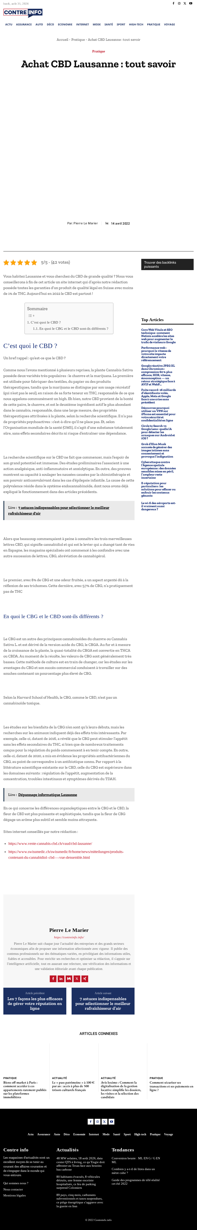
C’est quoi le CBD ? (46, 322)
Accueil (62, 39)
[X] (185, 3)
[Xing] (84, 978)
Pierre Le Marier (86, 223)
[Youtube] (191, 3)
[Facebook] (173, 3)
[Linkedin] (61, 978)
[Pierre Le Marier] (69, 910)
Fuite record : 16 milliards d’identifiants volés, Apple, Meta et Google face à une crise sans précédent (158, 396)
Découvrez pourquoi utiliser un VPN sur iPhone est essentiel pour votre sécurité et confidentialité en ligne (158, 414)
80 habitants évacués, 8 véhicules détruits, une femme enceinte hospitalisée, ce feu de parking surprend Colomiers (78, 1182)
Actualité (59, 1078)
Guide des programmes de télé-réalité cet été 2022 (136, 1182)
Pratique (78, 39)
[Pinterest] (98, 239)
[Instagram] (179, 3)
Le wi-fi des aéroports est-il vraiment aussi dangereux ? (158, 506)
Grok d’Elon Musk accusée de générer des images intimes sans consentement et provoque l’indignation (157, 450)
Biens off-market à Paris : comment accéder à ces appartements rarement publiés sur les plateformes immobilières (24, 1089)
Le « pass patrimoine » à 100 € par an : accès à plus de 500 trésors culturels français (73, 1086)
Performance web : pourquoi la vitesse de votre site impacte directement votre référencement (156, 354)
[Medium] (69, 978)
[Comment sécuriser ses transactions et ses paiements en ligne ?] (172, 1058)
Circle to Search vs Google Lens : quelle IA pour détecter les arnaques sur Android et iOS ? (158, 432)
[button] (175, 13)
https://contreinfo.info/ (69, 937)
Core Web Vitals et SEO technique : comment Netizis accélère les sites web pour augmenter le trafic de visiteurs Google (158, 336)
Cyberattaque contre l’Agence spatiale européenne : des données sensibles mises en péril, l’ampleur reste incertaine (158, 469)
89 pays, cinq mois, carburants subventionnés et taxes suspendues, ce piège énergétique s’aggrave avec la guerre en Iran (79, 1200)
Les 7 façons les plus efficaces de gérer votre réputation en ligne (34, 1004)
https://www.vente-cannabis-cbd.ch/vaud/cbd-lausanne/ (50, 843)
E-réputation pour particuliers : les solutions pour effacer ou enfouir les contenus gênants (158, 489)
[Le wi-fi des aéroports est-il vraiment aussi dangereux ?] (186, 506)
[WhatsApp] (109, 239)
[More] (121, 239)
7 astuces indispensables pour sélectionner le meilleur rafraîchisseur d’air (102, 1004)
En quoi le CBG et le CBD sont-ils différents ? (73, 328)
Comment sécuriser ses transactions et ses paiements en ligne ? (171, 1086)
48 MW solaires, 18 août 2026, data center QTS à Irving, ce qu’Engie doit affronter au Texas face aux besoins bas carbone (80, 1163)
